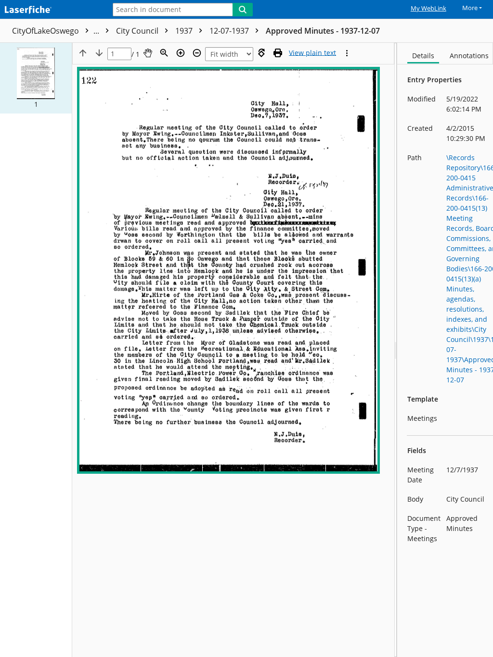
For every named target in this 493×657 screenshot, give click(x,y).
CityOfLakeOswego (56, 30)
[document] (445, 350)
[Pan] (148, 53)
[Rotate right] (261, 53)
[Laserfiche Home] (50, 10)
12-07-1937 (230, 30)
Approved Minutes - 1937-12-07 (323, 30)
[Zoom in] (180, 53)
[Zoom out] (197, 53)
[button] (36, 78)
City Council (138, 30)
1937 (185, 30)
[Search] (243, 9)
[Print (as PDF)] (278, 53)
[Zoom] (164, 53)
